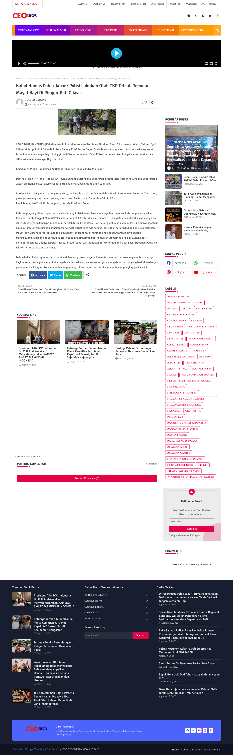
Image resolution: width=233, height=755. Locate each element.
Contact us (99, 3)
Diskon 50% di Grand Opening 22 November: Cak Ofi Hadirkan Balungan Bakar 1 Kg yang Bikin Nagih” (201, 215)
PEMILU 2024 (175, 416)
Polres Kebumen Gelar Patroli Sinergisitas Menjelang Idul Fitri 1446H (185, 650)
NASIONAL (173, 410)
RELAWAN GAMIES (178, 452)
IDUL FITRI (174, 362)
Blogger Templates (35, 749)
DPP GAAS (173, 332)
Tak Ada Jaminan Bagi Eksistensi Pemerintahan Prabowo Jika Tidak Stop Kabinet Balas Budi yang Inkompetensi (54, 698)
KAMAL (172, 374)
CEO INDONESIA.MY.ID (181, 314)
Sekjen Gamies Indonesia (180, 464)
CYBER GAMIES (176, 320)
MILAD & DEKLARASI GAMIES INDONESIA (185, 399)
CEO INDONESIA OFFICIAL (192, 32)
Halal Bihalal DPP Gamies (180, 356)
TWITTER (110, 30)
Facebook (40, 275)
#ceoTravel (158, 3)
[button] (217, 30)
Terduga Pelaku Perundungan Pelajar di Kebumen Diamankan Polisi (135, 351)
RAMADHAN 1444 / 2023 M (182, 428)
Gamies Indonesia (176, 344)
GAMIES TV (199, 350)
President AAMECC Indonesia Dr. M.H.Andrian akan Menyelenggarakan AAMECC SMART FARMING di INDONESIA (37, 354)
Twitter (57, 275)
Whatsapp (75, 275)
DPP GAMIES (192, 332)
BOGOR (187, 308)
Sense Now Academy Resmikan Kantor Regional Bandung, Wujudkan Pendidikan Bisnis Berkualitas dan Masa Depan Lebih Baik (189, 615)
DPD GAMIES (175, 326)
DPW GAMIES (175, 338)
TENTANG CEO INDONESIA (28, 32)
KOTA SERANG (176, 386)
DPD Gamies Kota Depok (201, 326)
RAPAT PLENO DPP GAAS (182, 440)
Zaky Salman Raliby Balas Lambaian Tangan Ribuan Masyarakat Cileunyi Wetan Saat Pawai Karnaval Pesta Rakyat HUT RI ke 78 (188, 634)
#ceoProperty (209, 3)
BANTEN (172, 308)
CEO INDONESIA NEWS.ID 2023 (80, 749)
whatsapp (207, 262)
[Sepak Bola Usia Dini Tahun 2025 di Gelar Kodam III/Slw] (173, 181)
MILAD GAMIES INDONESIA (184, 404)
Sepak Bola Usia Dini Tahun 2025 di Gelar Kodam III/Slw (200, 178)
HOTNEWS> (206, 356)
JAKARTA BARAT (177, 368)
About (184, 749)
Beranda (20, 78)
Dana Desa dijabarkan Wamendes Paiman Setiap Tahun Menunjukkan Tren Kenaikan (189, 691)
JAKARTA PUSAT (202, 368)
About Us (83, 3)
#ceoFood (174, 3)
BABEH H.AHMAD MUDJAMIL (185, 302)
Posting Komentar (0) (87, 478)
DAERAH (196, 320)
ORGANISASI (193, 410)
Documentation (139, 3)
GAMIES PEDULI (177, 350)
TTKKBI (203, 464)
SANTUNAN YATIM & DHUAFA (185, 458)
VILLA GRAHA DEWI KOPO (183, 470)
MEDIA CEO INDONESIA (83, 32)
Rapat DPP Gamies (177, 434)
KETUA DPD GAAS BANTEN (198, 374)
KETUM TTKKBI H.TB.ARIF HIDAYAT (189, 380)
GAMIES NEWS (199, 344)
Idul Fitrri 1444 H (194, 362)
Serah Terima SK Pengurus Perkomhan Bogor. (187, 663)
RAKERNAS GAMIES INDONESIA (186, 422)
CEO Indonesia (204, 308)
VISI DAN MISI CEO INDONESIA (56, 32)
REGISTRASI (165, 30)
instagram (180, 272)
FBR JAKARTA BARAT (201, 338)
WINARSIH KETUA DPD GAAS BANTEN (190, 476)
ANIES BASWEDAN (178, 296)
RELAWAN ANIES (177, 446)
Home (175, 749)
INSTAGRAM (138, 30)
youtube (207, 272)
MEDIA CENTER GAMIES (182, 392)
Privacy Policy (117, 3)
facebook (180, 262)
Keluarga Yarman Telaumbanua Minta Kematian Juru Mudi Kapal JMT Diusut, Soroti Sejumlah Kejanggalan (86, 353)
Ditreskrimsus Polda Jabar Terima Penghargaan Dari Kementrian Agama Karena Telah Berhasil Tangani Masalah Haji (188, 597)
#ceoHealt (191, 3)
